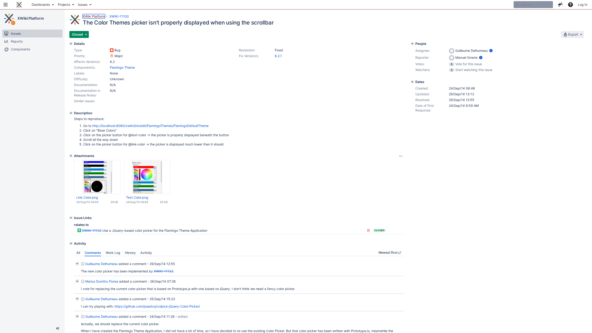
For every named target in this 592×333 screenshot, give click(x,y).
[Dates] (412, 81)
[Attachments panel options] (401, 156)
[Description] (71, 113)
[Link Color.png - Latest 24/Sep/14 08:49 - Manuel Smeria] (97, 177)
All (78, 253)
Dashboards (41, 4)
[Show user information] (491, 50)
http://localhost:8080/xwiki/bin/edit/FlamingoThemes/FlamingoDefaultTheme (150, 126)
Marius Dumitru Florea (101, 281)
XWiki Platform (30, 18)
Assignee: (422, 50)
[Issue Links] (71, 217)
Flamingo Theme (122, 67)
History (130, 253)
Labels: (79, 73)
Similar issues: (84, 101)
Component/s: (84, 67)
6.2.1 (278, 56)
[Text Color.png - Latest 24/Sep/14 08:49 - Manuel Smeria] (147, 177)
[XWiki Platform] (9, 18)
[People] (412, 43)
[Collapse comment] (77, 263)
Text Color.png (137, 197)
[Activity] (71, 243)
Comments (93, 253)
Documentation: (86, 85)
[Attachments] (71, 155)
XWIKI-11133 (92, 230)
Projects (64, 4)
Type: (78, 50)
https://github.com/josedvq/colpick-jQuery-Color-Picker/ (157, 306)
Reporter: (422, 57)
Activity (146, 253)
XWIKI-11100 (119, 16)
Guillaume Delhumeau (101, 264)
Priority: (80, 56)
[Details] (71, 43)
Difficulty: (81, 79)
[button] (5, 4)
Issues (82, 4)
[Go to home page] (19, 4)
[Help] (570, 4)
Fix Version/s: (249, 56)
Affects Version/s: (87, 62)
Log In (582, 4)
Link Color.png (87, 197)
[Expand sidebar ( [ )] (57, 328)
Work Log (113, 253)
